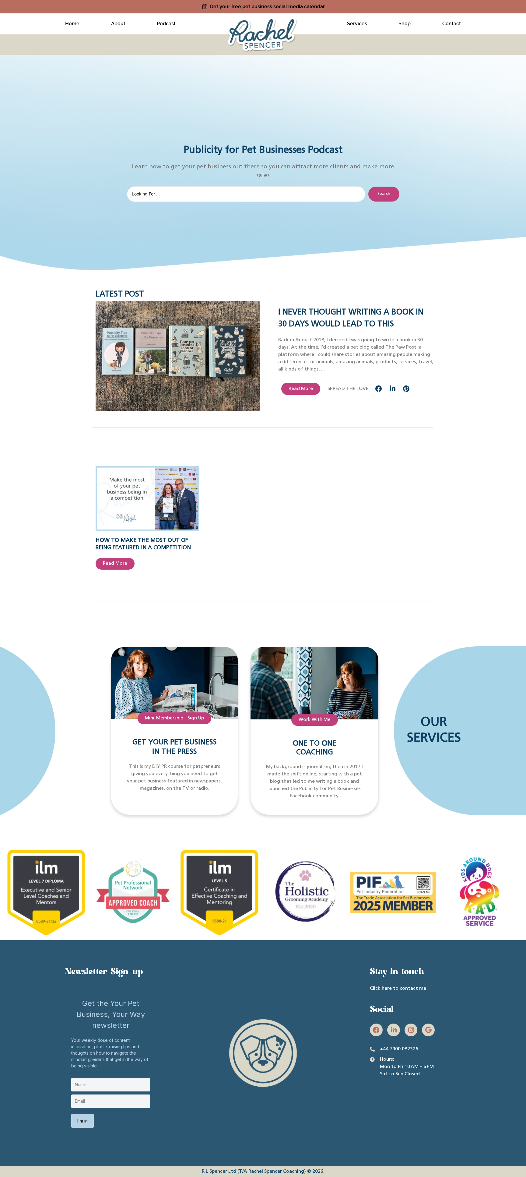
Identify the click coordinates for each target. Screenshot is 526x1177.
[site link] (263, 23)
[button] (379, 389)
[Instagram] (411, 1030)
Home (72, 23)
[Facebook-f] (376, 1030)
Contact (451, 23)
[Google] (428, 1030)
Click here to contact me (398, 988)
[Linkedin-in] (393, 1030)
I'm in (82, 1120)
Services (357, 23)
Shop (404, 23)
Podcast (166, 23)
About (118, 23)
